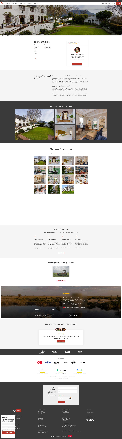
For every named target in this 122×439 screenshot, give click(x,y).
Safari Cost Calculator (89, 412)
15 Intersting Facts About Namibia (67, 427)
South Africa (16, 35)
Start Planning (61, 341)
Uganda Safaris (40, 418)
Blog (87, 411)
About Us (36, 3)
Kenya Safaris (40, 413)
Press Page (88, 413)
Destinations (22, 3)
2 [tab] (52, 33)
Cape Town (12, 35)
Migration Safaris (65, 419)
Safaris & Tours (14, 3)
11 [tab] (65, 33)
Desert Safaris (64, 417)
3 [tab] (53, 33)
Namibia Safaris (40, 419)
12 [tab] (66, 33)
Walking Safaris (64, 413)
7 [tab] (59, 33)
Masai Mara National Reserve (43, 426)
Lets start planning (77, 64)
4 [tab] (55, 33)
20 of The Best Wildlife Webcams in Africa (69, 426)
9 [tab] (62, 33)
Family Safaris (64, 411)
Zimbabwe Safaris (41, 414)
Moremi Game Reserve (42, 427)
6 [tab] (58, 33)
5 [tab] (56, 33)
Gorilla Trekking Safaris (66, 418)
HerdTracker (88, 414)
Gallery (52, 153)
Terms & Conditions (61, 395)
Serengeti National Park (42, 430)
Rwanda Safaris (40, 417)
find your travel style (106, 3)
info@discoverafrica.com (90, 417)
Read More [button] (83, 307)
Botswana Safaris (41, 411)
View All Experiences (61, 280)
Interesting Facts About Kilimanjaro (68, 430)
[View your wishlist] (112, 3)
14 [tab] (69, 33)
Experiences (29, 3)
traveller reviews (54, 376)
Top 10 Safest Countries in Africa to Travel (69, 425)
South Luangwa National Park (43, 431)
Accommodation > (7, 35)
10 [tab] (63, 33)
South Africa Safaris (41, 412)
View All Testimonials (74, 315)
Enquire (118, 3)
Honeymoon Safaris (65, 412)
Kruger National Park (41, 425)
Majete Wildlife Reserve (42, 432)
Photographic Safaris (65, 414)
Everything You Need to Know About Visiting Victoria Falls (72, 431)
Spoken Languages (67, 153)
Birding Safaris (64, 420)
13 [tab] (68, 33)
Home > (2, 35)
